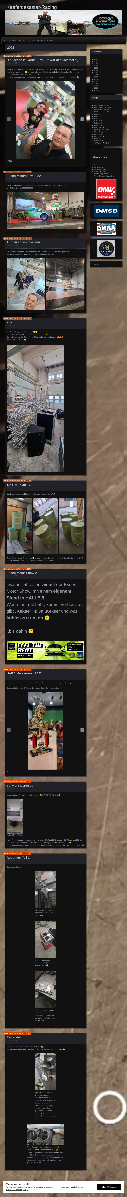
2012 (96, 61)
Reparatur (14, 1037)
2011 (96, 59)
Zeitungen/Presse (100, 169)
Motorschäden (99, 167)
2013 (96, 63)
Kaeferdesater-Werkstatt (41, 41)
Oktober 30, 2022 (24, 782)
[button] (82, 119)
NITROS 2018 (99, 136)
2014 (96, 66)
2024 (96, 88)
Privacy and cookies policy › (17, 1190)
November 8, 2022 (24, 481)
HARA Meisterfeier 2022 (24, 673)
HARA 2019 (98, 123)
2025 (96, 90)
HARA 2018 (98, 125)
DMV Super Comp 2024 (102, 112)
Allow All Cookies (109, 1187)
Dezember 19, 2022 (25, 56)
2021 (96, 81)
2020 (96, 79)
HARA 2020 (98, 121)
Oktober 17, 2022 (24, 854)
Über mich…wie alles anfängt (104, 176)
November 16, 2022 (25, 318)
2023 (96, 86)
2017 (96, 72)
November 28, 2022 (25, 238)
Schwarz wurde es (20, 785)
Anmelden (95, 264)
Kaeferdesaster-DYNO (14, 41)
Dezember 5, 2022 (24, 172)
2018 (96, 75)
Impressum (98, 165)
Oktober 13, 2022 (24, 1033)
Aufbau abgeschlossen (23, 242)
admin (13, 56)
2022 (15, 63)
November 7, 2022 (24, 569)
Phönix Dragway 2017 (101, 174)
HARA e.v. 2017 (99, 127)
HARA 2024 (98, 114)
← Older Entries (13, 1175)
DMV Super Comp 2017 (102, 110)
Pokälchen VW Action (101, 130)
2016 (96, 70)
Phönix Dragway (99, 132)
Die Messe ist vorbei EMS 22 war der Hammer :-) (42, 60)
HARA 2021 (98, 118)
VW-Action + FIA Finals (102, 143)
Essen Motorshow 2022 (24, 176)
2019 (96, 77)
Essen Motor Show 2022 (24, 573)
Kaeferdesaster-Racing (31, 7)
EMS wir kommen (19, 484)
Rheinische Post (99, 171)
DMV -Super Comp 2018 (102, 107)
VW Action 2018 (99, 141)
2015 (96, 68)
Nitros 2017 (98, 134)
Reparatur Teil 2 (18, 857)
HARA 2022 (98, 116)
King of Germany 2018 (101, 105)
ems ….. (13, 322)
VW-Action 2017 (99, 138)
